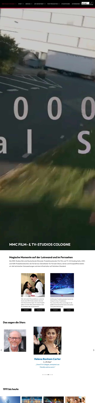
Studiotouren (65, 4)
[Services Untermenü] (31, 3)
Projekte (26, 309)
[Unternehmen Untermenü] (81, 3)
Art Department (39, 4)
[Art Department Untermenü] (44, 3)
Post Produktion (52, 4)
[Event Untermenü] (23, 3)
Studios (69, 309)
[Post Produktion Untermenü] (59, 3)
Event (20, 4)
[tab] (42, 374)
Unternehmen (76, 4)
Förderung (39, 309)
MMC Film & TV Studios (8, 4)
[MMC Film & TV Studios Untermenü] (15, 3)
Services (28, 4)
